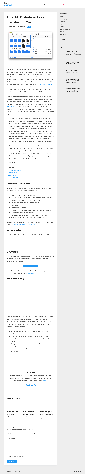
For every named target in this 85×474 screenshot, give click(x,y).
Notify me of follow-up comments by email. (19, 452)
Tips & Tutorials (65, 29)
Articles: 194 (30, 389)
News (62, 24)
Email (34, 433)
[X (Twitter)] (76, 471)
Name (9, 433)
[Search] (80, 4)
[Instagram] (78, 471)
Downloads (49, 4)
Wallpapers (63, 34)
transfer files (24, 361)
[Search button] (79, 43)
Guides (41, 4)
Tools (66, 4)
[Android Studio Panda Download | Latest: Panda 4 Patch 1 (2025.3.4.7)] (14, 405)
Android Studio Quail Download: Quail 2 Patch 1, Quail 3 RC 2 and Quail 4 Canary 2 (73, 81)
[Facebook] (74, 471)
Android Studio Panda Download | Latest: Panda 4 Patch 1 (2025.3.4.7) (14, 413)
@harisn (45, 381)
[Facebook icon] (27, 385)
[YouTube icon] (35, 385)
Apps (62, 17)
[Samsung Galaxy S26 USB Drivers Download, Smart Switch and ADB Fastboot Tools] (62, 52)
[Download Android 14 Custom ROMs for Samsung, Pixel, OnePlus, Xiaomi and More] (62, 89)
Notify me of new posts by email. (16, 456)
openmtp (16, 361)
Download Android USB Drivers (24, 225)
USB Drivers (31, 4)
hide (17, 167)
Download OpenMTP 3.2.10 (31, 266)
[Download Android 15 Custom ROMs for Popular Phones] (62, 70)
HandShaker (11, 106)
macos (9, 361)
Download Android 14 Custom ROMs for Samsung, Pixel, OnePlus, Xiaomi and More (73, 90)
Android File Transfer (45, 84)
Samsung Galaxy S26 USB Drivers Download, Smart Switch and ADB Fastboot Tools (73, 53)
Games (59, 4)
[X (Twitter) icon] (32, 385)
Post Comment (11, 461)
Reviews (62, 27)
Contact (75, 4)
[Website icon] (29, 385)
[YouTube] (80, 471)
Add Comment (11, 438)
